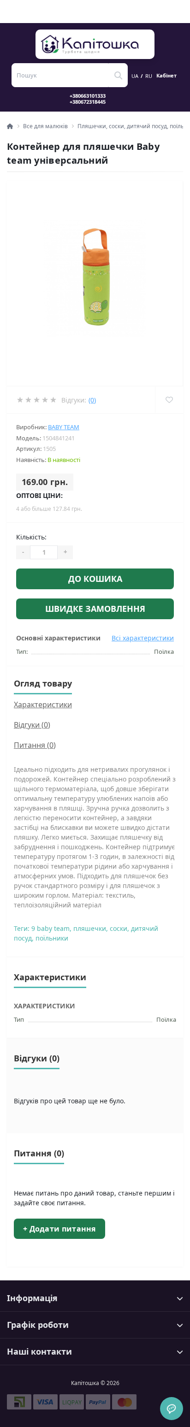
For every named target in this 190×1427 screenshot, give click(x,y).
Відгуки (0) (32, 725)
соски (118, 928)
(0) (92, 400)
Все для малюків (45, 126)
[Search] (118, 75)
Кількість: (31, 537)
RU (148, 75)
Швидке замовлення (95, 608)
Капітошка (95, 44)
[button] (93, 98)
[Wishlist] (169, 400)
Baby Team (63, 427)
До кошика (95, 578)
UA (134, 75)
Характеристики (43, 704)
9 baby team (50, 928)
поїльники (52, 938)
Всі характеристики (143, 638)
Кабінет (166, 75)
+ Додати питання (59, 1229)
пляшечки (89, 928)
